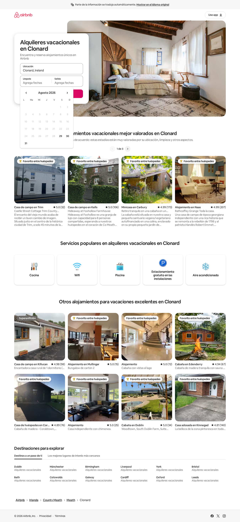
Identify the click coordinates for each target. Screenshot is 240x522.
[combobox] (51, 70)
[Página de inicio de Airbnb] (23, 14)
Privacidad (45, 516)
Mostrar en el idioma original (152, 4)
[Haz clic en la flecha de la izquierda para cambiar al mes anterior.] (26, 93)
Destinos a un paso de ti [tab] (28, 455)
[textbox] (36, 83)
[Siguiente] (127, 149)
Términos (60, 516)
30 (67, 136)
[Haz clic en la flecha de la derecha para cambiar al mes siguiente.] (67, 93)
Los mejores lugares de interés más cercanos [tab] (74, 455)
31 (26, 143)
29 (60, 136)
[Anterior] (112, 149)
